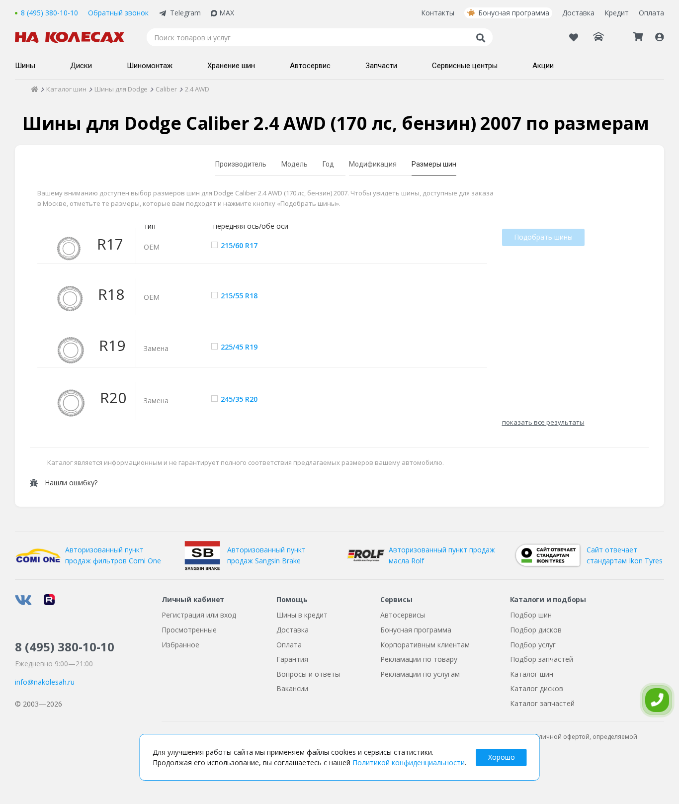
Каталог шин (531, 674)
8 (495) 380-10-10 (49, 12)
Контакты (437, 12)
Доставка (578, 12)
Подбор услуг (533, 644)
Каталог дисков (536, 688)
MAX (226, 12)
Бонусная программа (513, 12)
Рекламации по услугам (420, 674)
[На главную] (74, 37)
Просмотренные (189, 629)
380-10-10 (64, 646)
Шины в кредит (302, 615)
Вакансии (292, 688)
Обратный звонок (118, 12)
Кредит (616, 12)
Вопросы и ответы (308, 674)
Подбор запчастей (541, 659)
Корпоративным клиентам (425, 644)
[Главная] (34, 89)
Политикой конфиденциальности (408, 762)
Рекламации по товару (418, 659)
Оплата (651, 12)
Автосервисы (402, 615)
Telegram (185, 12)
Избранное (180, 644)
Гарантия (292, 659)
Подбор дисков (536, 629)
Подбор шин (531, 615)
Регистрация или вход (199, 615)
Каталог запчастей (542, 703)
